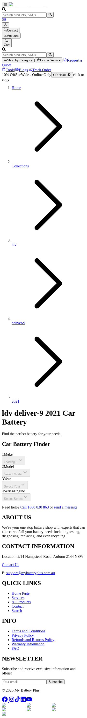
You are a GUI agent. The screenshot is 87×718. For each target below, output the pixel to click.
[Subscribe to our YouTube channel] (29, 701)
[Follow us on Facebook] (5, 701)
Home (16, 88)
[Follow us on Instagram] (11, 701)
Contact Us (10, 565)
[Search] (50, 14)
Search (17, 611)
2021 (15, 401)
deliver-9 (18, 323)
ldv (14, 244)
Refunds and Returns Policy (33, 640)
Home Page (20, 593)
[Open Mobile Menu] (5, 4)
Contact (17, 606)
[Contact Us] (4, 20)
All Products (21, 602)
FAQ (15, 648)
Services (18, 598)
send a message (65, 507)
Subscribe (56, 682)
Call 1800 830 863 (34, 507)
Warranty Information (28, 644)
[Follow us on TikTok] (17, 701)
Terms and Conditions (28, 631)
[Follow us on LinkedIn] (23, 701)
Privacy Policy (23, 635)
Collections (20, 166)
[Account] (5, 25)
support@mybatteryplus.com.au (30, 573)
